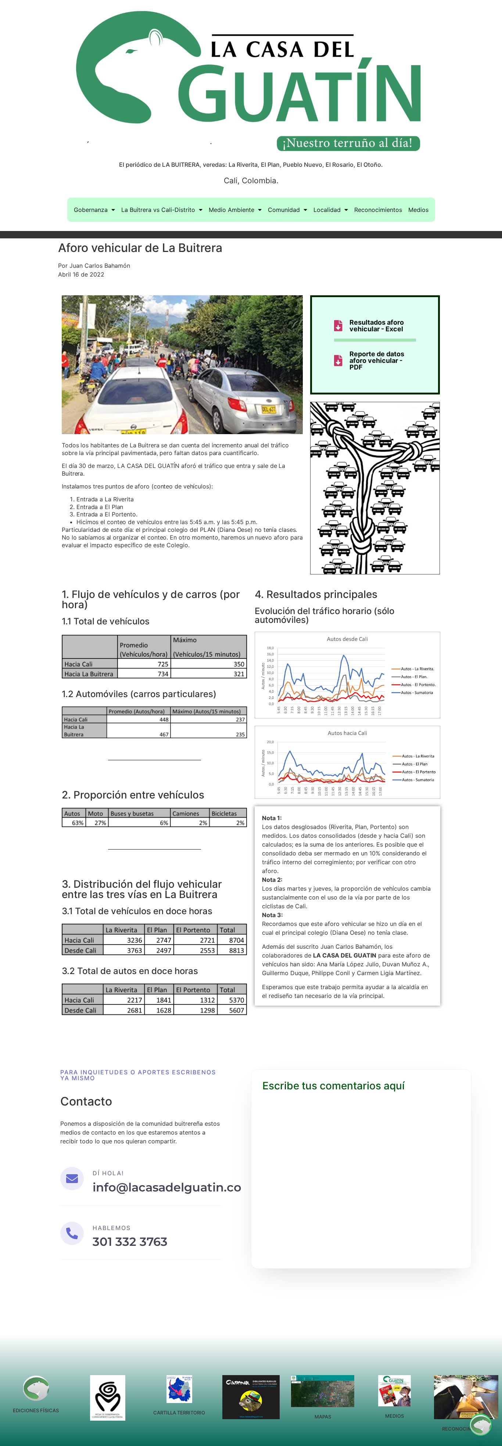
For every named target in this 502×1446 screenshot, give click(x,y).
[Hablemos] (72, 1233)
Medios (418, 209)
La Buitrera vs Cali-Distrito (158, 209)
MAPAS (323, 1417)
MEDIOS (394, 1416)
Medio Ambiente (231, 209)
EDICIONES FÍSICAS (36, 1410)
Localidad (327, 209)
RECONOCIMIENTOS (466, 1429)
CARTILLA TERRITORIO (179, 1413)
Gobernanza (91, 209)
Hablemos (112, 1228)
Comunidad (284, 209)
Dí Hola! (108, 1173)
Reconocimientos (378, 209)
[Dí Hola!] (72, 1178)
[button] (481, 1425)
